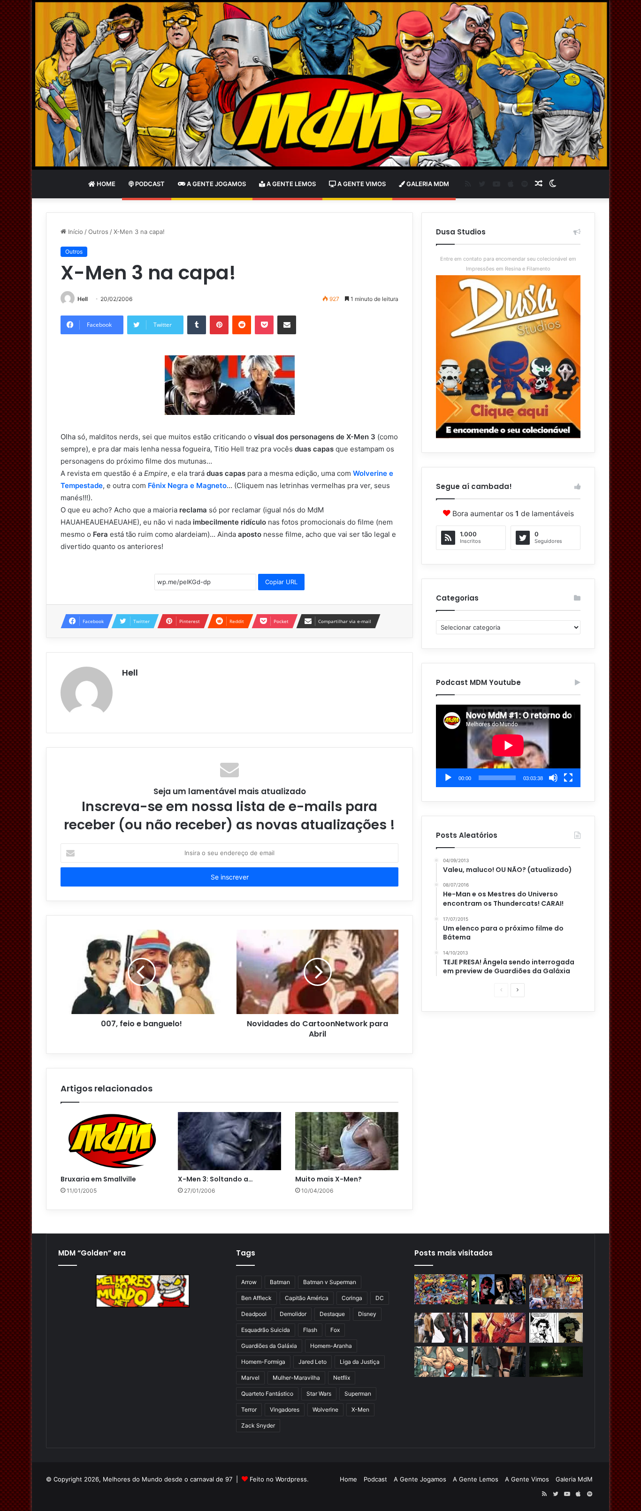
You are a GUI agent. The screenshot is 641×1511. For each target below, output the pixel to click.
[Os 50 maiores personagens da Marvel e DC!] (441, 1289)
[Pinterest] (219, 325)
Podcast (149, 184)
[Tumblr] (196, 325)
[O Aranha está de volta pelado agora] (441, 1361)
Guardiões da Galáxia (269, 1345)
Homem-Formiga (263, 1361)
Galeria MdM (427, 184)
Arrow (249, 1281)
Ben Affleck (256, 1297)
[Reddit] (241, 325)
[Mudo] (553, 777)
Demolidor (293, 1313)
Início (74, 231)
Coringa (352, 1297)
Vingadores (284, 1409)
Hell (82, 298)
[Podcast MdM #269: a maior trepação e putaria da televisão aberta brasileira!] (556, 1291)
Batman (280, 1281)
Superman (357, 1393)
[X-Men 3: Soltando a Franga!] (229, 1141)
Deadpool (254, 1313)
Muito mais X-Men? (328, 1179)
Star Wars (318, 1393)
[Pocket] (264, 325)
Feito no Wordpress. (279, 1479)
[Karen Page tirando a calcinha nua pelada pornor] (498, 1361)
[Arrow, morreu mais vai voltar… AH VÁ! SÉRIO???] (556, 1361)
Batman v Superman (329, 1281)
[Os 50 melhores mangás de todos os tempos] (498, 1328)
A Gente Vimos (361, 184)
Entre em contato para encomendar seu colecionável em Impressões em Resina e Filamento (508, 264)
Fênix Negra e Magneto (187, 485)
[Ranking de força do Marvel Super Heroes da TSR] (498, 1289)
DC (379, 1297)
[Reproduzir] (448, 777)
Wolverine (325, 1409)
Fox (335, 1329)
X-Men (360, 1409)
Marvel (250, 1377)
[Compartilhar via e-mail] (286, 325)
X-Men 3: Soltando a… (215, 1179)
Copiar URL (281, 582)
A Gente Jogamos (215, 184)
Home (105, 184)
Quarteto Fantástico (267, 1393)
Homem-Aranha (331, 1345)
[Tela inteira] (568, 777)
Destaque (332, 1313)
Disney (367, 1313)
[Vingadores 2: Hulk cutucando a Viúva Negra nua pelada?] (441, 1328)
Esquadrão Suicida (265, 1329)
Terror (249, 1409)
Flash (310, 1329)
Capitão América (306, 1297)
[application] (508, 746)
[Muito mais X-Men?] (346, 1141)
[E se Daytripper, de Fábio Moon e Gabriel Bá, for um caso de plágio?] (556, 1328)
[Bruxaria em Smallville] (112, 1141)
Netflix (341, 1377)
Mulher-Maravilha (296, 1377)
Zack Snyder (258, 1425)
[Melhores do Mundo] (320, 85)
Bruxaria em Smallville (98, 1179)
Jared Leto (312, 1361)
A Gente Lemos (290, 184)
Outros (98, 231)
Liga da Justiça (360, 1361)
